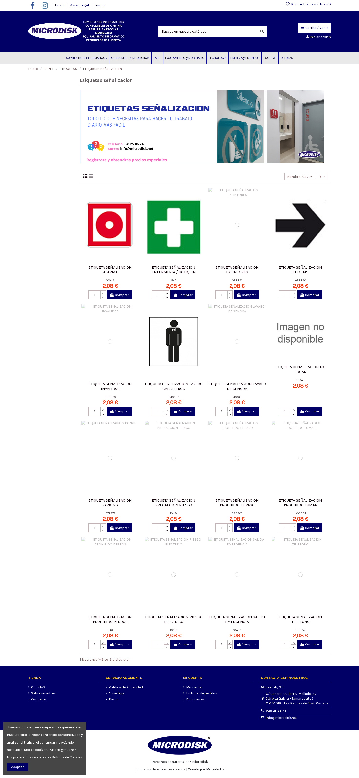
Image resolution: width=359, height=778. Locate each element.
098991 (237, 280)
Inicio (100, 5)
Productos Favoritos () (310, 4)
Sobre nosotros (43, 693)
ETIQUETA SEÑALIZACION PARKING (110, 502)
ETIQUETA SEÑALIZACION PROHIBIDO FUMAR (300, 502)
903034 (300, 513)
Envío (60, 5)
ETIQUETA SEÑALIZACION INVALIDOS (110, 386)
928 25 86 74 (276, 711)
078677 (110, 513)
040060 (237, 397)
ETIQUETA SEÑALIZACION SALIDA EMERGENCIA (237, 619)
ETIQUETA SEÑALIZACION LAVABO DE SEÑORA (237, 386)
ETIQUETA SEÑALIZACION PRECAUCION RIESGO (173, 502)
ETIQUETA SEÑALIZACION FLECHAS (300, 269)
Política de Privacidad (126, 687)
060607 (237, 513)
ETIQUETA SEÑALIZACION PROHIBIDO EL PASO (237, 502)
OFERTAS (38, 687)
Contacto (38, 699)
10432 (237, 630)
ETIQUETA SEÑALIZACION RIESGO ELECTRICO (173, 619)
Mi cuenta (194, 687)
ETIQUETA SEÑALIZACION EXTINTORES (237, 269)
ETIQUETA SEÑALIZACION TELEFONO (300, 619)
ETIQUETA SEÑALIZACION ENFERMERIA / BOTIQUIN (174, 269)
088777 (300, 630)
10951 (173, 630)
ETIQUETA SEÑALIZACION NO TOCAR (300, 369)
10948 (300, 380)
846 (110, 630)
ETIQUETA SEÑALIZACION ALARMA (110, 269)
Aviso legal (80, 5)
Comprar (122, 295)
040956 (174, 397)
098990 (300, 280)
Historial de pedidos (201, 693)
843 (173, 280)
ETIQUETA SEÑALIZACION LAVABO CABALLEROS (173, 386)
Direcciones (195, 699)
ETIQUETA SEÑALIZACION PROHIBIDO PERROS (110, 619)
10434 (174, 513)
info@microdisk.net (281, 718)
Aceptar (17, 767)
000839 (110, 397)
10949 (110, 280)
